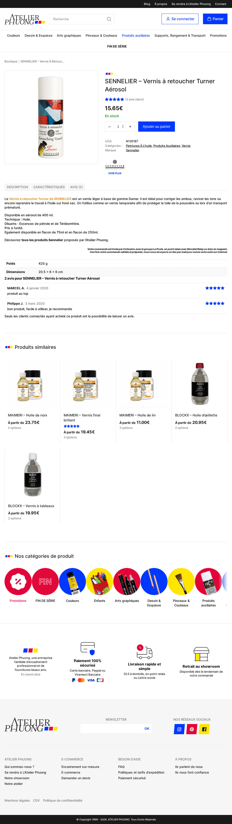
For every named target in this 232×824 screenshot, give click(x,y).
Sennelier (132, 150)
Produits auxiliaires (136, 35)
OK (147, 728)
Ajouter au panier (156, 126)
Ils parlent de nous (189, 767)
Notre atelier (14, 784)
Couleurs (13, 35)
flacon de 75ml (53, 232)
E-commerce (70, 772)
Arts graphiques (69, 35)
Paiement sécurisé (132, 778)
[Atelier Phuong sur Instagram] (179, 729)
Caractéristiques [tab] (49, 187)
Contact (220, 4)
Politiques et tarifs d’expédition (141, 772)
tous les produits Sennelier (42, 240)
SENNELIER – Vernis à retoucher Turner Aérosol (43, 61)
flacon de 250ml (85, 232)
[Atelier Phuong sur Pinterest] (191, 729)
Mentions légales (17, 800)
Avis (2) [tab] (76, 187)
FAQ (121, 767)
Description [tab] (17, 187)
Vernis (186, 145)
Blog (147, 4)
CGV (36, 800)
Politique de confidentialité (62, 800)
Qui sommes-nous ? (19, 767)
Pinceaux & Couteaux (101, 35)
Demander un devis (75, 778)
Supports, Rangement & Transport (180, 35)
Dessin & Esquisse (38, 35)
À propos (161, 4)
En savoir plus (30, 674)
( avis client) (134, 99)
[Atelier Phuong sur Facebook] (204, 729)
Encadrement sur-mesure (80, 767)
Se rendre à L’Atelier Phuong (191, 4)
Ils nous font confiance (192, 772)
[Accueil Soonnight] (25, 19)
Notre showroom (17, 778)
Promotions (218, 35)
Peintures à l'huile (139, 145)
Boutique (11, 61)
